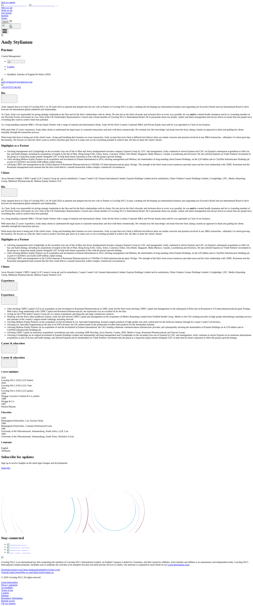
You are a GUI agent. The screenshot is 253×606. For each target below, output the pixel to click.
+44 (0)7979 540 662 (11, 87)
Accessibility (7, 587)
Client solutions (29, 569)
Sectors (10, 569)
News (46, 569)
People (4, 569)
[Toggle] (9, 99)
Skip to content (8, 2)
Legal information (9, 582)
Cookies (5, 593)
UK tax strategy (8, 603)
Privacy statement (9, 585)
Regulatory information (12, 598)
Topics (4, 18)
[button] (29, 5)
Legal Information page (178, 564)
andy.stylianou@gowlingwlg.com (16, 82)
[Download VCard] (16, 61)
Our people (6, 13)
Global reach (38, 572)
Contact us (49, 572)
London (10, 67)
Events (10, 572)
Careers (17, 572)
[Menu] (4, 31)
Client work (54, 569)
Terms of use (7, 590)
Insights (4, 15)
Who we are (6, 7)
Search (5, 22)
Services (18, 569)
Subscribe (5, 468)
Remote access (8, 601)
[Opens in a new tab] (17, 544)
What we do (6, 10)
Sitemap (5, 595)
